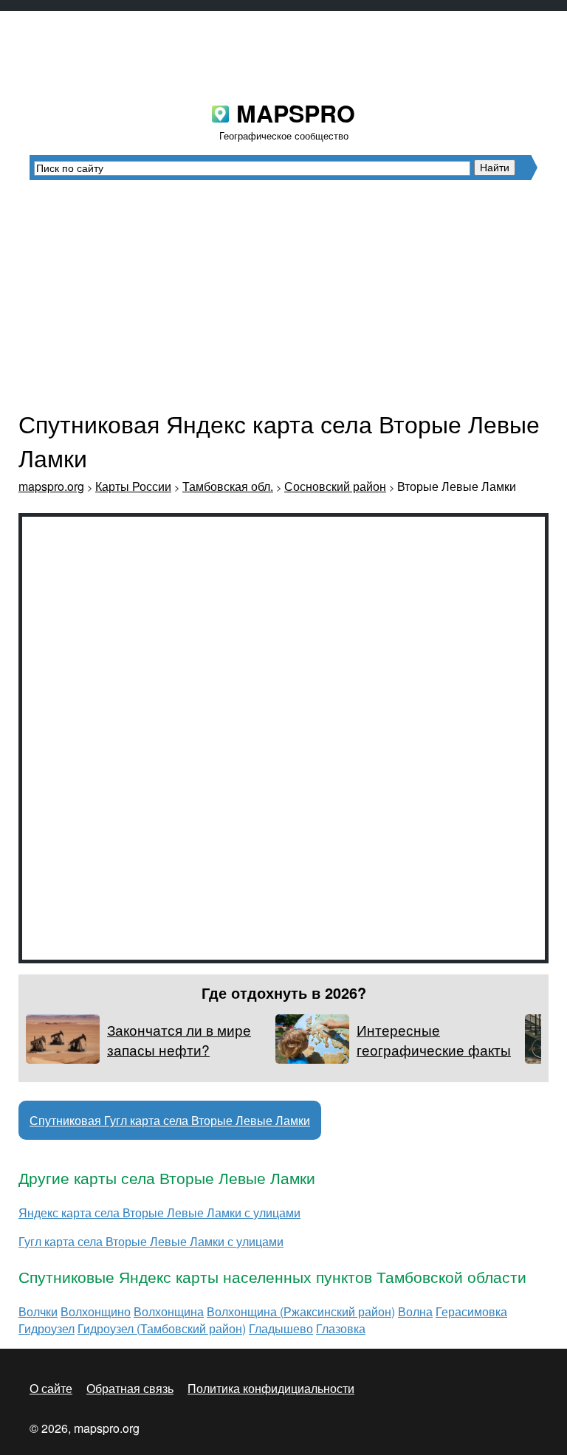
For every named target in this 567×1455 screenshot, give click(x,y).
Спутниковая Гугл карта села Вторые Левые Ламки (170, 1120)
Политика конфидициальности (271, 1388)
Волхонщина (169, 1311)
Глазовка (340, 1328)
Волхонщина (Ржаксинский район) (301, 1311)
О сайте (51, 1388)
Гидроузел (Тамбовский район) (162, 1328)
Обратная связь (129, 1388)
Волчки (38, 1311)
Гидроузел (46, 1328)
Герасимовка (471, 1311)
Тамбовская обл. (227, 486)
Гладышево (281, 1328)
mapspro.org (51, 486)
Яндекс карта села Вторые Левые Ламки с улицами (159, 1212)
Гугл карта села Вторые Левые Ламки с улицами (151, 1241)
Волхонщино (96, 1311)
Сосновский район (335, 486)
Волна (415, 1311)
